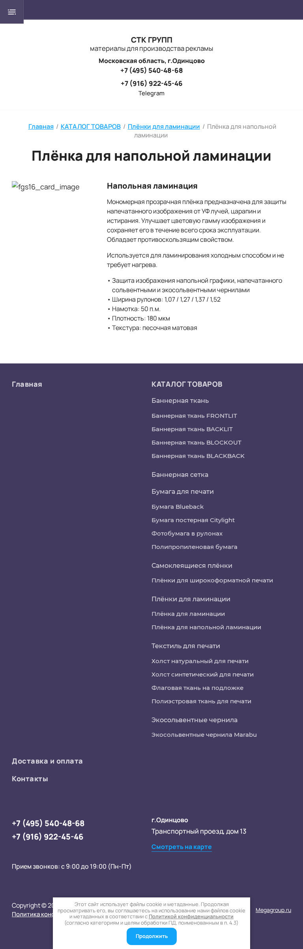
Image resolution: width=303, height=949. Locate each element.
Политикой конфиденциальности (191, 916)
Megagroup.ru (273, 910)
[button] (182, 846)
